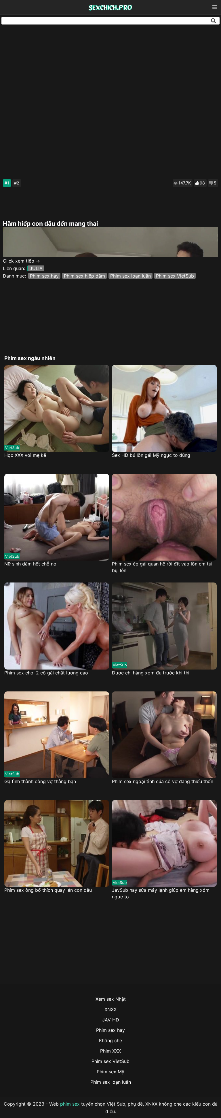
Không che (110, 1040)
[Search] (213, 20)
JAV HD (110, 1020)
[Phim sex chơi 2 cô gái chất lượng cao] (56, 625)
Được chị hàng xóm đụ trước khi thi (150, 673)
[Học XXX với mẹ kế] (56, 408)
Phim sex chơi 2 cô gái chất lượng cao (46, 673)
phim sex (70, 1104)
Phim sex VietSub (175, 276)
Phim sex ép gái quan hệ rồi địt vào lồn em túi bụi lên (162, 567)
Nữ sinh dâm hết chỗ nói (31, 564)
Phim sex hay (44, 276)
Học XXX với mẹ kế (25, 455)
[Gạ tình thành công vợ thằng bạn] (56, 734)
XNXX (110, 1009)
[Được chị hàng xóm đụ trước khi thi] (164, 625)
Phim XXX (110, 1051)
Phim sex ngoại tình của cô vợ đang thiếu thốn (162, 781)
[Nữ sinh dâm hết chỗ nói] (56, 517)
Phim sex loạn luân (130, 276)
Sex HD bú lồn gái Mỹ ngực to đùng (151, 455)
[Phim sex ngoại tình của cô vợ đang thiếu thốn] (164, 734)
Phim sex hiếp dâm (84, 276)
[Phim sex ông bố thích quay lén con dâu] (56, 843)
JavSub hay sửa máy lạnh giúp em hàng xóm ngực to (160, 893)
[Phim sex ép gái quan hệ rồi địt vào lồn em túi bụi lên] (164, 517)
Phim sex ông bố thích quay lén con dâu (48, 890)
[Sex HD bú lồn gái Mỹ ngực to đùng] (164, 408)
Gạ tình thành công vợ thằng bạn (40, 781)
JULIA (36, 268)
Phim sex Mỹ (110, 1071)
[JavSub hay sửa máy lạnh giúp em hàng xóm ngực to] (164, 843)
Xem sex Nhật (111, 999)
